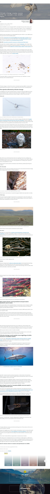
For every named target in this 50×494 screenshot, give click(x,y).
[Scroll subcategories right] (45, 461)
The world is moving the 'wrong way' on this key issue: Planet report (16, 42)
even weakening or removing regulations (18, 431)
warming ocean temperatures (16, 232)
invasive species (28, 46)
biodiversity (22, 44)
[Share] (0, 21)
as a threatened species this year (16, 40)
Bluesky (10, 450)
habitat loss (12, 46)
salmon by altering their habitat (15, 263)
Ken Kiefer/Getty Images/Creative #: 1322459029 (13, 366)
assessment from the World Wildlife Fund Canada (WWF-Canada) (16, 37)
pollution (22, 46)
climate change (18, 46)
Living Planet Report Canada (26, 38)
